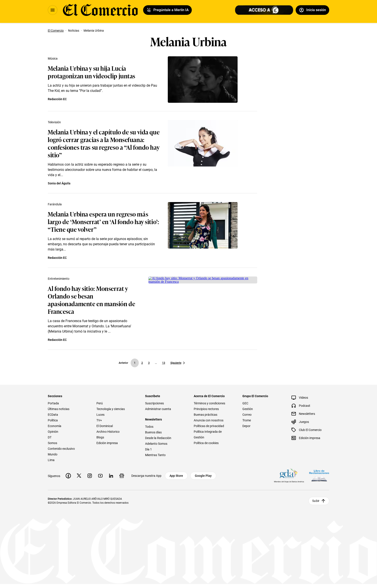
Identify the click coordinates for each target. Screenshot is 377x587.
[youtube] (100, 475)
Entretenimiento (58, 278)
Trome (246, 420)
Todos (149, 426)
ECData (53, 414)
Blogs (100, 437)
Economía (54, 426)
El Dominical (104, 426)
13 (163, 362)
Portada (53, 403)
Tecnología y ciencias (110, 409)
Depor (246, 426)
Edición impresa (107, 443)
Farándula (55, 204)
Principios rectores (206, 409)
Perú (99, 403)
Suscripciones (154, 403)
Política (53, 420)
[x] (79, 475)
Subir (315, 501)
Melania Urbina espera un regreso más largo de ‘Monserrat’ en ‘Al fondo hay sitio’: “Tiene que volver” (103, 221)
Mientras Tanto (155, 455)
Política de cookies (206, 443)
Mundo (52, 454)
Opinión (53, 431)
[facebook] (68, 475)
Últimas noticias (58, 409)
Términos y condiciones (209, 403)
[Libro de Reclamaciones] (319, 476)
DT (49, 437)
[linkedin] (111, 475)
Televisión (54, 122)
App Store (176, 475)
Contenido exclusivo (61, 448)
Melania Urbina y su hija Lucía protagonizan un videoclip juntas (91, 72)
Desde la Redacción (158, 438)
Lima (51, 460)
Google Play (203, 475)
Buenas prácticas (205, 414)
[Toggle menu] (52, 10)
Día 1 (148, 449)
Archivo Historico (108, 431)
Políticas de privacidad (209, 426)
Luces (100, 414)
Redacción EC (57, 99)
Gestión (247, 409)
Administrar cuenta (158, 409)
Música (53, 58)
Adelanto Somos (156, 443)
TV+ (99, 420)
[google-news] (121, 475)
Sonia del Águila (59, 183)
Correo (247, 414)
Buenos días (153, 432)
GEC (245, 403)
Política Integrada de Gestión (208, 434)
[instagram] (89, 475)
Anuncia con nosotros (208, 420)
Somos (52, 443)
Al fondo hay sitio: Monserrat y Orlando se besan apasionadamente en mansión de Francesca (91, 300)
